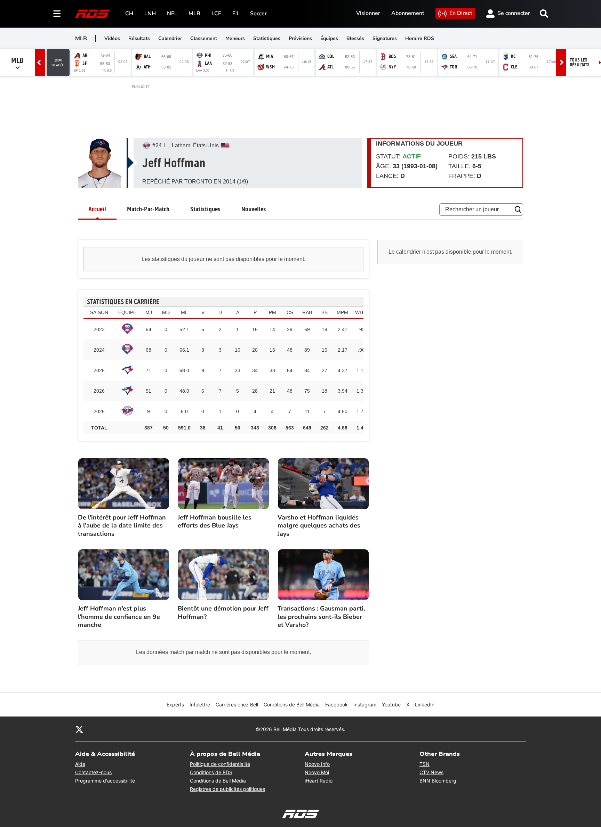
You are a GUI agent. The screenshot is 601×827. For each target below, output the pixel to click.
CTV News (431, 772)
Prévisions (300, 38)
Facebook (336, 704)
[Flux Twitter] (79, 729)
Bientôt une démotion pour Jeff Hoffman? (223, 613)
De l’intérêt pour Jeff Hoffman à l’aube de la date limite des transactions (122, 526)
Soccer (258, 13)
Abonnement (407, 13)
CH (129, 13)
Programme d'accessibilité (105, 781)
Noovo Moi (317, 772)
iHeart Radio (318, 781)
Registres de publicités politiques (227, 789)
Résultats (139, 38)
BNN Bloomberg (437, 781)
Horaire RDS (419, 38)
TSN (424, 764)
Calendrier (170, 38)
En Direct (460, 13)
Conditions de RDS (211, 772)
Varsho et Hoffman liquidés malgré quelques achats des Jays (319, 526)
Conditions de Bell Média (292, 704)
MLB (194, 13)
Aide (80, 764)
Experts (175, 704)
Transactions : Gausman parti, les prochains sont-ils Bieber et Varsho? (321, 617)
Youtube (391, 704)
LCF (216, 13)
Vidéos (112, 38)
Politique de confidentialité (220, 764)
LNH (150, 13)
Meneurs (235, 38)
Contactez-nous (93, 772)
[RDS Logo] (92, 13)
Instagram (364, 704)
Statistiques (266, 38)
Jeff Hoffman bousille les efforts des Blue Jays (214, 522)
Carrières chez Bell (237, 704)
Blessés (355, 38)
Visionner (368, 13)
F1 (235, 13)
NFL (172, 13)
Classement (203, 38)
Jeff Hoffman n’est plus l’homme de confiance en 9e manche (119, 617)
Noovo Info (317, 764)
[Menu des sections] (57, 14)
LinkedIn (424, 704)
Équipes (329, 38)
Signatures (384, 38)
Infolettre (200, 704)
